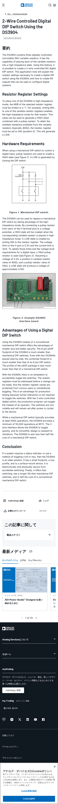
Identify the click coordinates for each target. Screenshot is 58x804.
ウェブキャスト (35, 560)
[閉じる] (55, 767)
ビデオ (23, 560)
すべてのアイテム (10, 560)
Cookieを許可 (29, 799)
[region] (29, 783)
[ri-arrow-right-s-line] (36, 618)
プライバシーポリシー (12, 758)
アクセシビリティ (10, 746)
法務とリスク (8, 735)
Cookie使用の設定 (29, 791)
